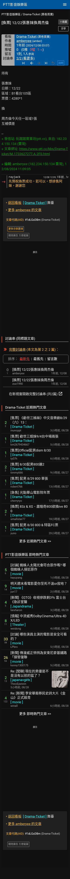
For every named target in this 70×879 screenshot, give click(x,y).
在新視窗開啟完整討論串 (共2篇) (36, 393)
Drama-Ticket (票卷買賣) (38, 14)
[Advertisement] (35, 291)
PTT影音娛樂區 (11, 14)
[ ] (22, 427)
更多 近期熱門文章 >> (35, 541)
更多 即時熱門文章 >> (35, 714)
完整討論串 (17, 350)
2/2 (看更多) (25, 58)
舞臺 (30, 203)
